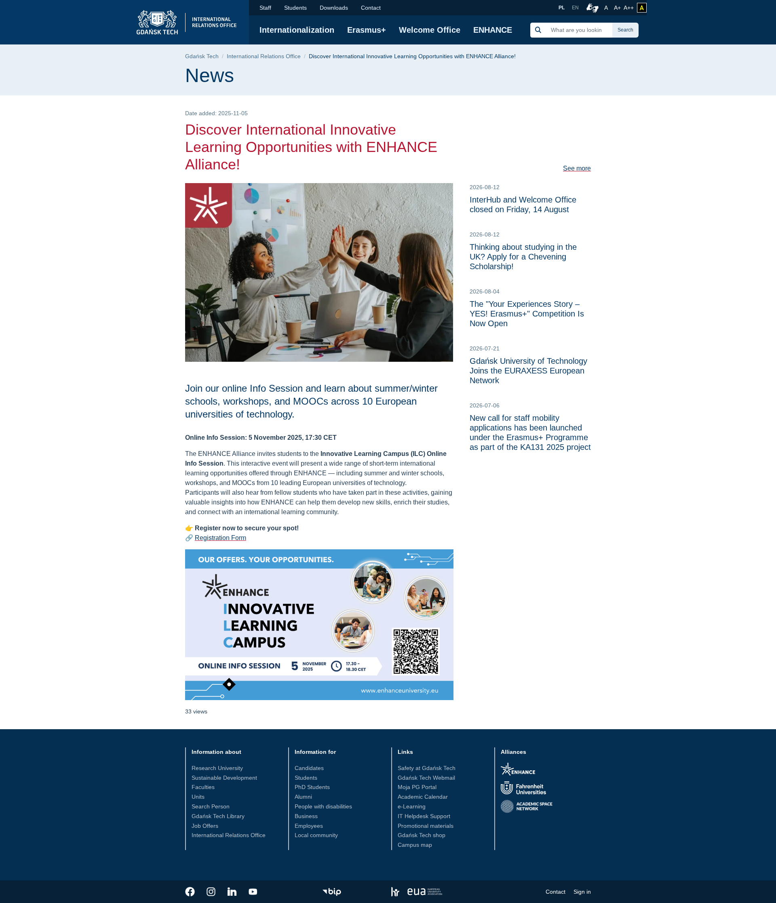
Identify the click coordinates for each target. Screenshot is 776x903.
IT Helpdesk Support (424, 816)
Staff (265, 7)
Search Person (211, 806)
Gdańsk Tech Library (218, 816)
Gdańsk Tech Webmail (426, 777)
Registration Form (220, 537)
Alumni (303, 796)
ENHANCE (492, 29)
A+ (618, 7)
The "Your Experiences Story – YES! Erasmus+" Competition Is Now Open (527, 314)
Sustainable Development (224, 777)
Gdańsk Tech (202, 56)
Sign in (582, 891)
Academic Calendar (423, 796)
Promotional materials (425, 826)
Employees (309, 826)
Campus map (415, 845)
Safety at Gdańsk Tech (426, 768)
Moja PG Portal (417, 787)
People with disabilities (323, 806)
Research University (217, 768)
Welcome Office (429, 29)
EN (575, 8)
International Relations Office (264, 56)
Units (198, 796)
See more (577, 168)
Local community (316, 835)
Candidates (309, 768)
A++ (629, 7)
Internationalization (296, 29)
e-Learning (412, 806)
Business (306, 816)
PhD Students (312, 787)
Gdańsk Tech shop (421, 835)
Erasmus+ (366, 29)
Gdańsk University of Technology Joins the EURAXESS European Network (528, 371)
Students (295, 7)
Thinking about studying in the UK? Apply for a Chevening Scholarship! (523, 257)
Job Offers (205, 826)
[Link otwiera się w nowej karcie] (190, 892)
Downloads (334, 7)
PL (562, 8)
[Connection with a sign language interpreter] (591, 7)
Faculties (203, 787)
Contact (371, 7)
